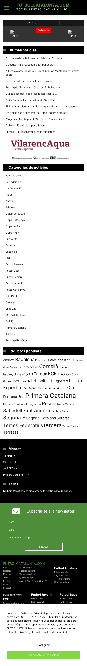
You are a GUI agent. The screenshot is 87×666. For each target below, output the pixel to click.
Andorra (9, 360)
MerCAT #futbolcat (17, 315)
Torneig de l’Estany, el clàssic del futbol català (33, 87)
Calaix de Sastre (15, 213)
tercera (53, 425)
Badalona (25, 359)
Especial (11, 245)
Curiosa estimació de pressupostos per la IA (31, 93)
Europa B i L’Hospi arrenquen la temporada (31, 131)
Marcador (7, 574)
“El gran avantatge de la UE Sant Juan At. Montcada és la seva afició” (42, 72)
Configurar (43, 645)
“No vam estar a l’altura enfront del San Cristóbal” (35, 58)
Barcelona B (57, 360)
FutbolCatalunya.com (42, 5)
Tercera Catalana (71, 426)
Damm (63, 367)
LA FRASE (12, 296)
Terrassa (11, 432)
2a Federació (13, 181)
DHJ (70, 367)
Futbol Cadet (66, 598)
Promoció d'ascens (14, 404)
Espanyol (9, 374)
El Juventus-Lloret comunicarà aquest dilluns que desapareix (41, 106)
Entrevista (12, 239)
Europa (40, 373)
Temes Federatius (23, 425)
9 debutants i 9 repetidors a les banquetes (30, 64)
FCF (8, 258)
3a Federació (13, 188)
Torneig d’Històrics (16, 340)
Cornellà (48, 366)
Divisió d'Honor (38, 598)
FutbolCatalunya (15, 289)
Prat (21, 396)
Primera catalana (27, 567)
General (10, 302)
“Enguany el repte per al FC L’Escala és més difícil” (35, 119)
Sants (65, 411)
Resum (49, 403)
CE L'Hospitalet (75, 360)
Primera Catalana (16, 327)
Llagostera (60, 381)
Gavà (75, 374)
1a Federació (13, 175)
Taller (5, 578)
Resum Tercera (65, 404)
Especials (11, 251)
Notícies (7, 571)
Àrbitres (10, 207)
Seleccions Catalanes (13, 603)
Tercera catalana (27, 574)
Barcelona (41, 360)
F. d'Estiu (7, 581)
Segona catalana (27, 571)
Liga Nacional (37, 602)
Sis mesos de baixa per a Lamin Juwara (29, 81)
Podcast (7, 588)
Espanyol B (24, 374)
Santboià (56, 411)
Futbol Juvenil (14, 283)
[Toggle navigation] (7, 8)
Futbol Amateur (15, 264)
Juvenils (25, 381)
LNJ (25, 388)
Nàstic (61, 388)
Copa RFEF (12, 232)
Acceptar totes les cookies (43, 654)
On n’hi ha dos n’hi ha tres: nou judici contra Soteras (36, 112)
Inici (5, 567)
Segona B (14, 417)
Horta (15, 381)
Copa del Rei (13, 226)
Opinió (9, 321)
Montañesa (48, 388)
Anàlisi (10, 200)
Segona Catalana (41, 418)
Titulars (10, 334)
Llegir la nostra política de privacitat (46, 632)
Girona (7, 381)
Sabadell (12, 410)
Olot (71, 387)
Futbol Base (13, 270)
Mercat (6, 584)
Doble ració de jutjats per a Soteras (26, 125)
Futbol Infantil (66, 602)
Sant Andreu (36, 410)
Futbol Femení (14, 277)
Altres (9, 194)
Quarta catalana (26, 578)
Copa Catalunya (15, 220)
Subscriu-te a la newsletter (51, 511)
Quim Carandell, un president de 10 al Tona (31, 100)
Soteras (63, 418)
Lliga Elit (11, 308)
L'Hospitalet (41, 380)
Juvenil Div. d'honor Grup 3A (33, 581)
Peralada (10, 397)
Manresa (35, 388)
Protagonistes (33, 404)
